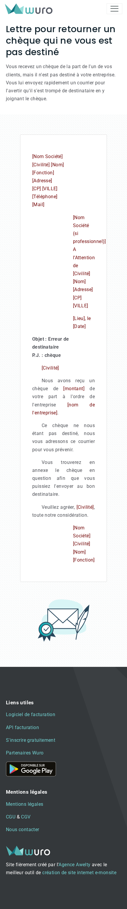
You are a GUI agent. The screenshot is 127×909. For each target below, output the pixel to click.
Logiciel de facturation (30, 714)
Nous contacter (22, 829)
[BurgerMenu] (114, 8)
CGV (25, 817)
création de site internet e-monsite (79, 872)
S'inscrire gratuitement (30, 740)
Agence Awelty (74, 864)
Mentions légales (24, 804)
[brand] (30, 8)
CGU (10, 817)
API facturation (22, 727)
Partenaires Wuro (24, 753)
